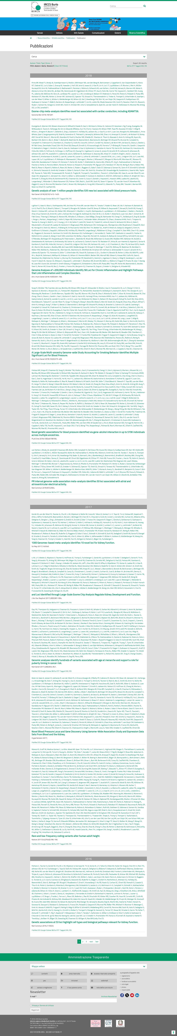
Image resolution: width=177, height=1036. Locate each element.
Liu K (98, 318)
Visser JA (51, 653)
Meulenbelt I (37, 224)
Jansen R (105, 151)
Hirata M (77, 312)
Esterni (118, 32)
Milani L (35, 131)
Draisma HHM (120, 219)
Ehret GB (67, 145)
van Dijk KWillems (97, 645)
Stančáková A (37, 301)
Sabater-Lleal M (86, 208)
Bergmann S (76, 617)
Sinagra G (51, 104)
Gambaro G (36, 244)
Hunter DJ (86, 628)
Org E (116, 162)
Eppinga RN (103, 389)
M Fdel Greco (37, 145)
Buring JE (50, 620)
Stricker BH (75, 104)
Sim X (137, 288)
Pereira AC (120, 337)
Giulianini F (73, 131)
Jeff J (84, 563)
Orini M (44, 88)
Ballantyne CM (90, 224)
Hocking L (45, 577)
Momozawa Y (73, 321)
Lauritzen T (63, 579)
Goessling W (48, 590)
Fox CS (73, 539)
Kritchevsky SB (61, 241)
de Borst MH (116, 142)
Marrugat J (81, 159)
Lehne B (87, 156)
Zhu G (44, 208)
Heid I (53, 563)
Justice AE (131, 312)
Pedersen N (126, 637)
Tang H (77, 329)
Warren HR (130, 88)
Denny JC (54, 458)
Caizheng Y (135, 304)
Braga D (35, 571)
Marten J (126, 85)
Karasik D (131, 628)
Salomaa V (108, 167)
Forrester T (76, 335)
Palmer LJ (57, 258)
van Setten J (104, 88)
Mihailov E (72, 216)
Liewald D (129, 233)
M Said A (86, 381)
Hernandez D (100, 233)
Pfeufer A (84, 463)
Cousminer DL (116, 620)
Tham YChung (102, 329)
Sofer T (115, 293)
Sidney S (66, 406)
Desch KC (42, 260)
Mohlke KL (45, 249)
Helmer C (64, 522)
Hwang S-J (80, 151)
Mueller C (81, 211)
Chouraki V (95, 516)
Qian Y (40, 134)
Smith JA (45, 329)
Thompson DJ (43, 609)
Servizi (40, 32)
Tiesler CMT (110, 233)
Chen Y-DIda (36, 335)
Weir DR (103, 340)
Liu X (46, 85)
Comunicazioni (98, 32)
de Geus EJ (126, 142)
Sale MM (126, 230)
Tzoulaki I (128, 184)
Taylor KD (84, 329)
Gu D (136, 310)
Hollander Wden (90, 219)
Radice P (53, 639)
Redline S (128, 337)
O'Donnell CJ (100, 184)
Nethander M (108, 216)
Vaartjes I (140, 96)
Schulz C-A (130, 566)
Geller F (75, 222)
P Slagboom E (76, 263)
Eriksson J (81, 216)
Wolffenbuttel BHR (132, 645)
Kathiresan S (88, 153)
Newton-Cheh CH (130, 102)
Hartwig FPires (92, 296)
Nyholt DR (75, 637)
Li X (102, 213)
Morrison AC (127, 159)
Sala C (85, 533)
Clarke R (88, 241)
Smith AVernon (57, 293)
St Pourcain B (73, 227)
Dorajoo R (134, 290)
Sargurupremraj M (50, 134)
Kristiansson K (46, 156)
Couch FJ (107, 620)
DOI (39, 119)
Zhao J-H (107, 134)
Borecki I (46, 386)
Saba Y (93, 167)
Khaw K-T (107, 153)
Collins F (91, 142)
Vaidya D (120, 227)
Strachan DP (101, 170)
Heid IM (67, 539)
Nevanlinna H (64, 637)
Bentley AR (66, 288)
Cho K (88, 128)
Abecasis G (114, 137)
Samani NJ (42, 104)
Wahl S (50, 222)
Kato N (41, 337)
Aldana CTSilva (39, 466)
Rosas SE (54, 533)
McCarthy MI (57, 634)
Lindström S (114, 631)
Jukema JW (39, 93)
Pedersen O (106, 93)
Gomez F (106, 514)
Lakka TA (43, 398)
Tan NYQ (133, 406)
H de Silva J (123, 307)
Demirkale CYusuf (49, 145)
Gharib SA (125, 474)
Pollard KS (110, 653)
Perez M (115, 93)
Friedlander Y (101, 310)
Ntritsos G (92, 126)
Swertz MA (134, 170)
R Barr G (55, 304)
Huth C (120, 522)
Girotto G (53, 148)
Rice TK (142, 324)
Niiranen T (65, 162)
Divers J (46, 296)
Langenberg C (37, 181)
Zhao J (111, 219)
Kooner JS (136, 153)
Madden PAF (118, 238)
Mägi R (137, 128)
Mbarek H (48, 634)
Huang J (61, 222)
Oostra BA (100, 162)
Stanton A (98, 137)
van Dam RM (130, 343)
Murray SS (66, 258)
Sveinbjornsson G (61, 82)
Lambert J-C (109, 525)
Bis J (90, 455)
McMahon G (135, 612)
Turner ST (64, 409)
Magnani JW (121, 461)
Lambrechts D (54, 631)
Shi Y (60, 406)
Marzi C (35, 211)
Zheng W (132, 340)
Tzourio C (104, 173)
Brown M (63, 386)
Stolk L (130, 615)
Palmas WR (58, 324)
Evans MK (64, 343)
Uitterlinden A (130, 96)
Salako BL (90, 326)
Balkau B (112, 236)
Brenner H (138, 617)
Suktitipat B (86, 213)
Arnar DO (43, 91)
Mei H (132, 85)
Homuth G (107, 522)
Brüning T (42, 620)
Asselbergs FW (92, 99)
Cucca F (89, 178)
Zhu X (50, 348)
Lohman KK (52, 211)
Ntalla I (71, 82)
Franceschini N (116, 288)
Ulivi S (83, 104)
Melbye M (56, 255)
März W (128, 252)
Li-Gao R (95, 85)
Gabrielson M (73, 626)
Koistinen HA (74, 315)
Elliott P (42, 187)
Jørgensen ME (105, 577)
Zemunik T (36, 178)
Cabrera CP (109, 126)
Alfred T (141, 301)
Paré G (72, 137)
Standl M (68, 244)
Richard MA (87, 290)
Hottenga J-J (60, 151)
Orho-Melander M (75, 582)
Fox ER (66, 346)
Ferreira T (106, 145)
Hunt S (103, 312)
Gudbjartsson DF (132, 99)
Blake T (57, 140)
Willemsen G (118, 175)
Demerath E (57, 612)
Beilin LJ (105, 260)
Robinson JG (53, 326)
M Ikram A (63, 395)
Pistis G (81, 530)
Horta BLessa (132, 335)
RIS (146, 66)
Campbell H (36, 142)
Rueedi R (136, 224)
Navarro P (54, 637)
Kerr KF (132, 450)
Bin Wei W (43, 332)
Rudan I (34, 104)
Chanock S (77, 620)
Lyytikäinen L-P (116, 85)
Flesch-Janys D (53, 626)
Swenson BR (63, 450)
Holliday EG (83, 131)
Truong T (122, 642)
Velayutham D (66, 588)
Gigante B (117, 310)
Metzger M (128, 528)
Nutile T (81, 162)
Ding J (66, 131)
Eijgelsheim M (82, 91)
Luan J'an (115, 131)
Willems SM (98, 134)
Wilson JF (127, 175)
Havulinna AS (138, 148)
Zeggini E (35, 184)
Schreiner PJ (118, 326)
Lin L (114, 156)
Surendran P (70, 134)
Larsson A (46, 236)
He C (69, 612)
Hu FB (114, 522)
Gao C (59, 296)
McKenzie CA (87, 299)
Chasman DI (73, 178)
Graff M (124, 310)
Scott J (43, 340)
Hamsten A (100, 148)
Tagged (138, 66)
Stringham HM (123, 406)
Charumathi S (109, 386)
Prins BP (35, 82)
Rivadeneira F (37, 533)
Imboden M (39, 525)
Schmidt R (134, 167)
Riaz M (64, 381)
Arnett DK (98, 260)
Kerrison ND (45, 315)
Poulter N (72, 403)
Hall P (126, 626)
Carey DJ (70, 571)
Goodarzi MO (77, 568)
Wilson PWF (106, 128)
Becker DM (95, 255)
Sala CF (100, 167)
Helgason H (54, 609)
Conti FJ (119, 102)
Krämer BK (84, 525)
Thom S (106, 137)
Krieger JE (107, 315)
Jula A (70, 153)
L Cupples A (120, 348)
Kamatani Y (72, 414)
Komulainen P (85, 315)
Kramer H (75, 525)
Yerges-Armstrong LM (56, 568)
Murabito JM (52, 656)
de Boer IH (119, 571)
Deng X (68, 389)
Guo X (99, 91)
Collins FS (93, 307)
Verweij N (121, 88)
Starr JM (84, 170)
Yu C (34, 411)
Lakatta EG (134, 178)
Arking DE (129, 137)
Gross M (49, 266)
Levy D (42, 184)
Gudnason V (36, 102)
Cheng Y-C (118, 216)
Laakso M (125, 178)
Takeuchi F (47, 301)
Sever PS (53, 406)
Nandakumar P (45, 162)
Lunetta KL (108, 612)
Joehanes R (124, 151)
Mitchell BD (46, 463)
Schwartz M (94, 88)
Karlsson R (129, 205)
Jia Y (115, 312)
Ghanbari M (78, 392)
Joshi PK (45, 153)
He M (64, 378)
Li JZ (107, 244)
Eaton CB (41, 310)
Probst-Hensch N (105, 530)
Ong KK (71, 656)
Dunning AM (109, 623)
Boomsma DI (95, 140)
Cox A (125, 620)
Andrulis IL (36, 617)
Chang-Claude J (136, 653)
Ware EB (90, 301)
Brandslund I (44, 571)
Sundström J (124, 170)
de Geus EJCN (133, 244)
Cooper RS (55, 343)
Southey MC (46, 642)
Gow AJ (67, 148)
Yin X (49, 455)
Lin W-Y (108, 131)
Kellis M (139, 628)
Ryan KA (86, 236)
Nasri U (126, 321)
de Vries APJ (128, 571)
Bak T (131, 213)
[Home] (45, 9)
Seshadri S (136, 326)
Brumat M (124, 140)
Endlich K (69, 519)
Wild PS (135, 252)
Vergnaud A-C (45, 175)
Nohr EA (82, 651)
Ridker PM (139, 164)
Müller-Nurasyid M (59, 452)
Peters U (110, 582)
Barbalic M (138, 205)
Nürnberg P (62, 582)
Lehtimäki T (81, 102)
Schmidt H (54, 263)
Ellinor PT (92, 91)
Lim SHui (73, 318)
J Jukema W (62, 153)
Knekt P (115, 153)
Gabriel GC (39, 85)
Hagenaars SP (37, 312)
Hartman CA (127, 148)
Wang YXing (119, 409)
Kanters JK (60, 102)
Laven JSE (84, 631)
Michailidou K (105, 634)
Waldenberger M (66, 99)
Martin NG (39, 247)
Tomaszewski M (57, 173)
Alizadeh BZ (125, 266)
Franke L (62, 266)
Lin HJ (88, 102)
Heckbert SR (132, 91)
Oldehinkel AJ (90, 162)
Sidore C (57, 208)
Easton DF (119, 653)
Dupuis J (99, 266)
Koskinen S (36, 156)
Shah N (61, 134)
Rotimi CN (93, 346)
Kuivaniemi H (129, 588)
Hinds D (35, 656)
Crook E (96, 571)
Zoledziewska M (38, 241)
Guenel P (119, 626)
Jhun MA (90, 563)
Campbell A (133, 140)
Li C (59, 290)
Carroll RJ (81, 560)
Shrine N (37, 170)
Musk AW (89, 238)
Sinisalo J (45, 230)
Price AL (108, 651)
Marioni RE (63, 216)
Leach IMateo (132, 461)
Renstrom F (133, 324)
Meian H (95, 299)
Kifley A (103, 563)
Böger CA (97, 539)
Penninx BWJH (52, 164)
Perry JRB (79, 656)
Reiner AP (41, 266)
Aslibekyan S (128, 216)
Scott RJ (97, 181)
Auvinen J (47, 247)
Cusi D (111, 571)
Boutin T (51, 131)
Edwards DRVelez (72, 128)
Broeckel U (110, 304)
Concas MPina (122, 236)
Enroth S (82, 145)
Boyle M (39, 255)
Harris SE (118, 148)
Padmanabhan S (54, 88)
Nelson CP (98, 93)
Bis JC (51, 140)
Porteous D (127, 582)
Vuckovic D (92, 175)
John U (70, 395)
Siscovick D (45, 170)
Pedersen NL (55, 249)
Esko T (131, 128)
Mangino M (124, 131)
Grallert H (104, 252)
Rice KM (45, 96)
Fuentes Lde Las (54, 288)
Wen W (104, 301)
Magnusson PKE (76, 224)
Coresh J (110, 516)
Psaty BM (139, 93)
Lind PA (106, 631)
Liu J (89, 318)
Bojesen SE (105, 617)
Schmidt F (108, 585)
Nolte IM (73, 162)
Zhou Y (100, 293)
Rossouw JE (98, 585)
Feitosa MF (43, 211)
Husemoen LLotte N (72, 577)
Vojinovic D (36, 290)
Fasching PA (129, 623)
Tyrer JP (130, 642)
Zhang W (44, 178)
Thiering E (45, 216)
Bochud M (64, 140)
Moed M (81, 230)
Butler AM (73, 450)
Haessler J (67, 85)
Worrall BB (104, 255)
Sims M (139, 343)
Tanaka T (100, 205)
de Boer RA (59, 91)
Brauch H (129, 617)
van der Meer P (38, 99)
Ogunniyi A (36, 324)
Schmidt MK (127, 639)
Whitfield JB (86, 249)
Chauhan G (68, 142)
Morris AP (117, 159)
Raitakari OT (36, 96)
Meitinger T (100, 247)
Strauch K (88, 96)
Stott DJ (92, 170)
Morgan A (109, 159)
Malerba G (116, 213)
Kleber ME (62, 211)
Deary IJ (134, 142)
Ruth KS (89, 609)
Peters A (123, 93)
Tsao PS (115, 128)
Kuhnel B (47, 299)
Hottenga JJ (76, 612)
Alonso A (35, 91)
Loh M (107, 318)
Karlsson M (95, 244)
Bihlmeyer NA (80, 82)
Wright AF (136, 175)
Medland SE (36, 615)
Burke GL (79, 386)
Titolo (38, 63)
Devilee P (84, 623)
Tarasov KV (110, 466)
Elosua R (74, 145)
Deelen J (141, 142)
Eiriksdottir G (87, 263)
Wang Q (79, 645)
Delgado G (128, 227)
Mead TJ (42, 82)
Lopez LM (35, 159)
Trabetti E (98, 222)
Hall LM (75, 85)
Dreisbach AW (45, 574)
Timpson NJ (105, 642)
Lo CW (37, 107)
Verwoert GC (56, 175)
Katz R (97, 563)
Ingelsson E (89, 151)
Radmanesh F (67, 88)
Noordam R (64, 137)
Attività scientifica (58, 38)
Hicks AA (35, 151)
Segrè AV (115, 615)
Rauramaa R (113, 299)
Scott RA (89, 181)
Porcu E (91, 615)
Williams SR (63, 230)
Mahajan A (61, 159)
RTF (133, 66)
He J (53, 312)
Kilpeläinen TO (76, 290)
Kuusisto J (122, 315)
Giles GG (89, 626)
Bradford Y (120, 455)
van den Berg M (93, 82)
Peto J (141, 637)
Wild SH (109, 175)
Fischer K (137, 233)
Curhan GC (129, 516)
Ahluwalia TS (103, 219)
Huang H (43, 222)
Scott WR (61, 236)
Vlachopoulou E (97, 211)
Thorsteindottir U (98, 653)
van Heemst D (123, 241)
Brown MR (75, 288)
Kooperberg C (70, 102)
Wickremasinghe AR (115, 340)
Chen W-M (96, 213)
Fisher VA (73, 310)
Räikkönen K (102, 230)
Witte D (120, 588)
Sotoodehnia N (92, 104)
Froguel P (121, 260)
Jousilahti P (53, 153)
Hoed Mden (45, 458)
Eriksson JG (65, 255)
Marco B (126, 612)
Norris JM (133, 321)
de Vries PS (71, 205)
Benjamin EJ (80, 266)
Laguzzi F (128, 378)
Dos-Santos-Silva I (96, 623)
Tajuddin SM (69, 293)
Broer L (34, 620)
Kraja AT (84, 288)
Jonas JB (35, 337)
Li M (81, 93)
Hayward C (121, 91)
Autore (32, 63)
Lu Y (41, 159)
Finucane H (74, 609)
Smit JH (136, 227)
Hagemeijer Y (48, 378)
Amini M (53, 213)
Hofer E (42, 151)
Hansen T (45, 102)
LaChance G (79, 241)
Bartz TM (126, 290)
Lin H (101, 85)
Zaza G (136, 255)
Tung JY (126, 653)
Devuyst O (36, 574)
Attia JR (51, 178)
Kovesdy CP (123, 128)
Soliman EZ (70, 96)
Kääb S (52, 102)
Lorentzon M (71, 236)
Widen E (86, 645)
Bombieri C (136, 247)
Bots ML (50, 91)
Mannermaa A (37, 634)
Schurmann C (78, 219)
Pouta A (46, 639)
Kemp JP (97, 208)
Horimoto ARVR (104, 296)
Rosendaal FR (113, 403)
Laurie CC (37, 343)
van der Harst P (112, 104)
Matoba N (108, 293)
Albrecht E (114, 609)
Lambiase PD (65, 93)
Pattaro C (89, 539)
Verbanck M (121, 222)
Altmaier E (123, 609)
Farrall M (39, 137)
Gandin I (133, 145)
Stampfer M (63, 642)
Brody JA (50, 82)
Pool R (39, 208)
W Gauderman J (66, 348)
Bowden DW (126, 332)
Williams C (52, 332)
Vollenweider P (81, 175)
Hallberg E (133, 626)
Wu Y (122, 205)
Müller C (47, 452)
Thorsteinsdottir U (100, 96)
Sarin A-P (125, 167)
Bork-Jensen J (105, 82)
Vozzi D (113, 222)
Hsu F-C (115, 296)
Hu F (80, 628)
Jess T (136, 260)
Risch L (82, 181)
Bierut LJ (56, 348)
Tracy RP (113, 263)
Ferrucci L (60, 244)
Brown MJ (73, 184)
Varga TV (68, 301)
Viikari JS (80, 536)
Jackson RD (84, 577)
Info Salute (79, 32)
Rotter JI (52, 96)
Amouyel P (116, 134)
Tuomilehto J (95, 173)
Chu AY (63, 514)
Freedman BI (96, 335)
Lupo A (118, 579)
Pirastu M (129, 260)
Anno (48, 63)
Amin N (122, 137)
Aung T (48, 304)
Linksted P (89, 579)
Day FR (34, 609)
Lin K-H (70, 299)
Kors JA (56, 93)
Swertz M (42, 528)
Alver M (122, 293)
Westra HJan (80, 469)
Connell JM (102, 307)
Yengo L (36, 219)
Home (32, 38)
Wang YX (35, 332)
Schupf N (122, 299)
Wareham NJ (135, 181)
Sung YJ (34, 288)
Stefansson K (124, 104)
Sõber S (70, 170)
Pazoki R (78, 126)
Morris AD (55, 137)
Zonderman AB (95, 332)
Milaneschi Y (99, 159)
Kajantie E (134, 241)
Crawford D (36, 458)
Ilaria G (141, 458)
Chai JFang (126, 375)
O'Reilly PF (109, 162)
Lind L (118, 156)
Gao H (85, 126)
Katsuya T (140, 312)
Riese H (41, 167)
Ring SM (68, 639)
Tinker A (111, 96)
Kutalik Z (56, 156)
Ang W (136, 216)
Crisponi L (132, 620)
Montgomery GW (115, 224)
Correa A (139, 386)
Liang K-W (76, 337)
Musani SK (53, 290)
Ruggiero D (86, 167)
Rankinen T (46, 293)
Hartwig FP (125, 373)
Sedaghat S (118, 533)
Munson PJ (137, 159)
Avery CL (110, 469)
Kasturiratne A (37, 299)
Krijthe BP (139, 450)
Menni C (47, 137)
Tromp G (51, 539)
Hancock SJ (47, 522)
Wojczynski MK (71, 332)
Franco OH (125, 145)
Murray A (42, 656)
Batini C (45, 140)
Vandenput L (131, 258)
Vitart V (64, 175)
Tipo (42, 63)
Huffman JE (70, 151)
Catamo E (68, 620)
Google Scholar (46, 119)
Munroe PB (134, 104)
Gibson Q (111, 450)
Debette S (59, 131)
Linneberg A (88, 93)
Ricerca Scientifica (137, 32)
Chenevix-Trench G (89, 620)
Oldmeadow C (135, 131)
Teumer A (38, 173)
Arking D (41, 304)
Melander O (47, 181)
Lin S (79, 318)
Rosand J (141, 102)
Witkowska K (37, 128)
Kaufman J (36, 315)
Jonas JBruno (62, 414)
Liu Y (134, 156)
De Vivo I (69, 623)
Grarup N (58, 85)
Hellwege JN (55, 128)
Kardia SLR (82, 343)
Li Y (67, 318)
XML (142, 66)
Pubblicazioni (70, 38)
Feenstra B (45, 213)
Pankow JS (78, 324)
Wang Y (54, 236)
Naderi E (108, 205)
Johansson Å (134, 151)
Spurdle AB (86, 653)
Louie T (129, 318)
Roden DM (44, 474)
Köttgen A (81, 539)
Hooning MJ (64, 628)
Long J (123, 318)
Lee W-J (63, 299)
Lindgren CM (127, 156)
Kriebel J (46, 579)
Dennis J (76, 623)
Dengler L (45, 519)
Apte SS (102, 104)
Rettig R (126, 164)
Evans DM (109, 238)
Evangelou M (137, 126)
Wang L (139, 329)
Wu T (126, 340)
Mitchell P (36, 530)
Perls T (38, 403)
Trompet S (120, 96)
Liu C (92, 568)
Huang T (139, 208)
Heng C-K (69, 312)
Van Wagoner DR (38, 469)
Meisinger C (98, 528)
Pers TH (89, 227)
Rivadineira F (127, 224)
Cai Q (109, 375)
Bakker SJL (98, 227)
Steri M (117, 452)
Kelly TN (59, 346)
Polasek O (131, 93)
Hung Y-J (141, 335)
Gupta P (142, 310)
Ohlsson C (58, 260)
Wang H (76, 301)
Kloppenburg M (58, 238)
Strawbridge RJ (112, 170)
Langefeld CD (132, 315)
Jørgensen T (94, 577)
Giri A (63, 128)
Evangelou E (36, 126)
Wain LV (35, 187)
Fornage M (77, 213)
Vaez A (124, 173)
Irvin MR (110, 312)
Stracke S (37, 536)
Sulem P (82, 609)
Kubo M (115, 315)
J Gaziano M (96, 128)
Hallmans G (119, 392)
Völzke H (55, 99)
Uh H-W (68, 222)
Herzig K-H (38, 227)
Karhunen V (49, 241)
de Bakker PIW (135, 474)
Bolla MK (114, 617)
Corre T (100, 620)
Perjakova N (82, 615)
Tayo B (116, 514)
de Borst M (137, 525)
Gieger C (46, 148)
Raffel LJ (80, 403)
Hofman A (50, 151)
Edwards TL (110, 184)
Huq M (88, 211)
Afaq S (134, 301)
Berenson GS (77, 233)
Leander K (55, 299)
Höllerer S (73, 522)
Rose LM (63, 167)
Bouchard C (45, 343)
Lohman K (55, 528)
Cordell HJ (99, 142)
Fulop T (78, 574)
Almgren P (43, 131)
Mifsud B (71, 126)
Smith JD (58, 466)
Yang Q (34, 539)
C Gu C (130, 310)
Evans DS (103, 450)
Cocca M (84, 142)
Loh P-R (100, 612)
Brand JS (122, 617)
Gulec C (51, 85)
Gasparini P (120, 99)
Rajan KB (68, 219)
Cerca (34, 57)
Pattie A (43, 164)
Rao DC (129, 348)
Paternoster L (69, 238)
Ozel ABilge (90, 216)
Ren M (119, 164)
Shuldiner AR (88, 260)
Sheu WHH (139, 299)
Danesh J (96, 178)
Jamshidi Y (44, 107)
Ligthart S (35, 205)
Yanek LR (89, 222)
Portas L (43, 219)
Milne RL (122, 634)
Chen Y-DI (134, 230)
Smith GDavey (64, 263)
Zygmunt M (54, 648)
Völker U (47, 99)
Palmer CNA (74, 181)
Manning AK (36, 293)
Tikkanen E (95, 642)
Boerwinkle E (84, 140)
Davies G (107, 142)
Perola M (62, 164)
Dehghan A (116, 266)
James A (97, 151)
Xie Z (84, 99)
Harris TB (113, 91)
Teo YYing (93, 329)
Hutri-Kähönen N (130, 522)
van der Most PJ (134, 173)
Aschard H (117, 290)
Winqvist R (119, 645)
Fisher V (117, 373)
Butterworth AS (61, 178)
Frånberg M (115, 145)
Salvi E (113, 566)
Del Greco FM (93, 450)
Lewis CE (62, 318)
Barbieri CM (36, 140)
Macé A (50, 208)
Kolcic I (128, 153)
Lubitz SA (95, 102)
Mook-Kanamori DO (107, 102)
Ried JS (34, 167)
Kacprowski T (114, 208)
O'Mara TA (95, 637)
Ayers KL (137, 137)
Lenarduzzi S (94, 631)
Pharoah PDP (37, 639)
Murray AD (110, 321)
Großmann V (36, 230)
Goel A (60, 148)
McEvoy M (117, 247)
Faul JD (66, 310)
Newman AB (99, 337)
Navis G (35, 528)
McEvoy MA (88, 528)
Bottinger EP (106, 140)
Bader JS (76, 455)
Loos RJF (140, 156)
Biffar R (40, 516)
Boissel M (137, 293)
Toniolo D (68, 173)
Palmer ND (68, 324)
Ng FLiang (127, 126)
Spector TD (79, 96)
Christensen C (79, 571)
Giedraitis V (37, 148)
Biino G (129, 222)
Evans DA (45, 263)
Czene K (139, 620)
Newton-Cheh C (61, 184)
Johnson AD (36, 153)
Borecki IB (113, 252)
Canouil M (45, 307)
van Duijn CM (110, 99)
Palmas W (136, 162)
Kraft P (106, 227)
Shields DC (89, 137)
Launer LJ (74, 93)
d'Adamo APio (139, 516)
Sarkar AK (106, 609)
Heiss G (55, 628)
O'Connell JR (47, 224)
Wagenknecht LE (73, 340)
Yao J (142, 175)
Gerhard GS (86, 574)
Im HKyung (104, 628)
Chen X (39, 296)
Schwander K (93, 288)
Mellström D (37, 236)
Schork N (137, 213)
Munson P (101, 321)
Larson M (71, 156)
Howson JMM (115, 178)
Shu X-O (50, 340)
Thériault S (80, 134)
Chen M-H (86, 516)
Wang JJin (139, 536)
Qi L (98, 252)
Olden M (62, 530)
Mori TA (124, 244)
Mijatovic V (75, 514)
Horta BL (35, 422)
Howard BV (95, 312)
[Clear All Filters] (61, 66)
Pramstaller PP (89, 164)
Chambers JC (58, 142)
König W (68, 525)
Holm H (67, 104)
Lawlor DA (36, 651)
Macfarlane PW (110, 461)
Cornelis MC (119, 516)
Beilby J (79, 236)
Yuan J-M (85, 332)
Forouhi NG (82, 310)
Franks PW (85, 335)
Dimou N (100, 126)
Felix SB (105, 91)
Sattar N (70, 241)
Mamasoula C (71, 159)
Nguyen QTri (101, 164)
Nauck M (82, 252)
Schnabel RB (54, 474)
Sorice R (77, 170)
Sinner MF (61, 96)
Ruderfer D (63, 533)
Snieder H (62, 170)
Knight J (122, 153)
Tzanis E (46, 128)
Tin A (122, 514)
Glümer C (95, 574)
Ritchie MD (93, 452)
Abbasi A (104, 208)
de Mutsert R (133, 134)
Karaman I (118, 126)
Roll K (97, 403)
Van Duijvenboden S (129, 82)
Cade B (127, 304)
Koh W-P (65, 315)
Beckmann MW (57, 617)
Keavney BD (98, 153)
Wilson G (60, 332)
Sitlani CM (37, 329)
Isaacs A (88, 85)
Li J (101, 631)
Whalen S (97, 609)
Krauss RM (121, 255)
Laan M (63, 156)
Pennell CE (95, 236)
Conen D (82, 178)
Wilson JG (77, 99)
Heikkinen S (60, 312)
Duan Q (34, 310)
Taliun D (98, 514)
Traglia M (76, 173)
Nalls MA (35, 162)
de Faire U (46, 335)
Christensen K (76, 307)
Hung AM (91, 184)
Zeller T (63, 252)
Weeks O (42, 557)
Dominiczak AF (70, 91)
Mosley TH (92, 321)
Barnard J (83, 455)
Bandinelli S (88, 258)
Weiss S (139, 88)
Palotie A (35, 164)
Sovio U (54, 642)
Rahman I (61, 639)
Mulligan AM (37, 637)
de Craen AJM (67, 247)
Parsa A (132, 472)
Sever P (104, 181)
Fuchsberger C (88, 233)
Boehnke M (73, 140)
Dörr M (101, 99)
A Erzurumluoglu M (94, 145)
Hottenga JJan (101, 224)
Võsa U (49, 205)
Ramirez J (77, 88)
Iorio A (81, 85)
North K (141, 321)
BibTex (129, 66)
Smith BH (59, 104)
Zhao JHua (36, 213)
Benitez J (66, 617)
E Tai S (122, 346)
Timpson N (136, 219)
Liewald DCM (106, 156)
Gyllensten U (91, 148)
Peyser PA (105, 324)
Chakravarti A (47, 142)
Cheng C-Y (130, 288)
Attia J (34, 516)
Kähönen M (48, 93)
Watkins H (101, 175)
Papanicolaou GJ (66, 463)
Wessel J (98, 568)
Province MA (103, 346)
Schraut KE (67, 213)
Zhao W (94, 293)
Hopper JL (73, 628)
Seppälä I (53, 230)
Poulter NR (79, 137)
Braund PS (115, 140)
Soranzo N (48, 233)
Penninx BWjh (72, 530)
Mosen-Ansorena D (59, 126)
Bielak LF (63, 304)
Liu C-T (106, 85)
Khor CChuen (56, 315)
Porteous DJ (89, 417)
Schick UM (121, 566)
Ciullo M (76, 142)
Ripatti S (48, 167)
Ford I (129, 219)
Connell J (124, 134)
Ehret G (49, 310)
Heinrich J (98, 258)
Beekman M (126, 247)
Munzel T (55, 463)
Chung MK (139, 455)
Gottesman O (126, 519)
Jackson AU (92, 131)
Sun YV (82, 128)
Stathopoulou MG (59, 205)
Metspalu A (81, 184)
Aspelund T (138, 514)
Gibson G (113, 255)
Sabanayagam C (79, 326)
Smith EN (67, 233)
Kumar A (92, 525)
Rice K (132, 164)
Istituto (59, 32)
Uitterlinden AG (115, 173)
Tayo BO (77, 293)
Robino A (84, 88)
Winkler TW (42, 288)
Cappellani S (116, 82)
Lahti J (59, 213)
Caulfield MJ (50, 187)
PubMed (34, 119)
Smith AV (113, 88)
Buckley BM (56, 247)
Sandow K (98, 326)
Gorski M (35, 514)
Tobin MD (47, 173)
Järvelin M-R (114, 151)
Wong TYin (129, 346)
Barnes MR (137, 184)
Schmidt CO (107, 326)
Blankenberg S (98, 455)
